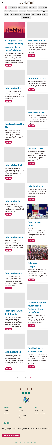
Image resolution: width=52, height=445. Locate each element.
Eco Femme (32, 7)
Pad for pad (26, 14)
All (6, 7)
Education (23, 11)
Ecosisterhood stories (11, 11)
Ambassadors (13, 7)
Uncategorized (26, 17)
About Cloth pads (39, 410)
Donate (47, 2)
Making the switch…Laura (36, 186)
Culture (25, 7)
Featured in (21, 413)
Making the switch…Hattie (36, 41)
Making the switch (15, 14)
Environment (31, 11)
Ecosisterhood (42, 7)
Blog (19, 7)
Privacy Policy (22, 415)
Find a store (6, 413)
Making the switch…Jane (13, 201)
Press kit (21, 410)
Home (6, 14)
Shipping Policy (22, 418)
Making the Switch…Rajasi (13, 165)
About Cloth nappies (40, 413)
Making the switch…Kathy (13, 88)
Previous (20, 378)
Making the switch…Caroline (14, 237)
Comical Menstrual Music (35, 149)
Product (44, 14)
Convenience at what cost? (13, 352)
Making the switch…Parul (36, 113)
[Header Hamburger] (3, 2)
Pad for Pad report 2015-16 (37, 78)
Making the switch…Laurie (13, 273)
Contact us (6, 410)
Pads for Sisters (36, 14)
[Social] (23, 393)
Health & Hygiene (42, 11)
